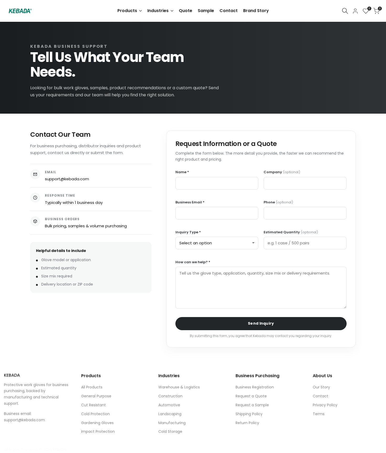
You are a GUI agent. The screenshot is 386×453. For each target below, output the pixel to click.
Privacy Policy (325, 405)
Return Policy (247, 422)
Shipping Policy (249, 414)
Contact (320, 396)
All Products (91, 387)
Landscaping (169, 414)
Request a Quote (251, 396)
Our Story (321, 387)
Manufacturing (172, 422)
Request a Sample (252, 405)
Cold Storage (170, 431)
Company (282, 172)
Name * (182, 172)
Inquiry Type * (188, 232)
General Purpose (96, 396)
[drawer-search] (345, 11)
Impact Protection (98, 431)
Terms (319, 414)
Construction (170, 396)
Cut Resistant (93, 405)
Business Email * (190, 202)
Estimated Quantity (291, 232)
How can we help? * (192, 262)
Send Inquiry (261, 323)
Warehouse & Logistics (179, 387)
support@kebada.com (67, 179)
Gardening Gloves (97, 422)
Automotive (169, 405)
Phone (278, 202)
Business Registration (255, 387)
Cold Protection (95, 414)
